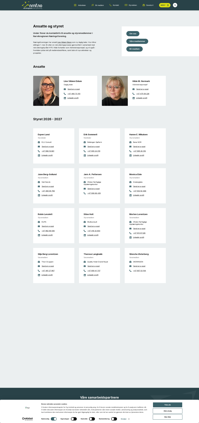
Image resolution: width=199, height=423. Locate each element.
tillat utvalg (168, 411)
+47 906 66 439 (94, 193)
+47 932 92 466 (139, 191)
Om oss (132, 34)
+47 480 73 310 (74, 94)
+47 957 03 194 (139, 271)
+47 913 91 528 (139, 233)
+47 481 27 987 (48, 271)
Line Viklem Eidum (64, 42)
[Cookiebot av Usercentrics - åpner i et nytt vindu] (27, 419)
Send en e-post (74, 89)
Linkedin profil (72, 98)
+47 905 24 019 (93, 151)
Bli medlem (99, 5)
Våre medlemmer (137, 41)
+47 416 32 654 (93, 231)
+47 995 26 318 (139, 151)
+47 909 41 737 (93, 271)
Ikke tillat (167, 417)
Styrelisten (133, 5)
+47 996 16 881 (48, 151)
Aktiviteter (82, 5)
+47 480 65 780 (48, 191)
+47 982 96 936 (48, 231)
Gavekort (149, 5)
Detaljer (124, 419)
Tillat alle (167, 405)
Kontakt (116, 5)
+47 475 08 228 (142, 94)
